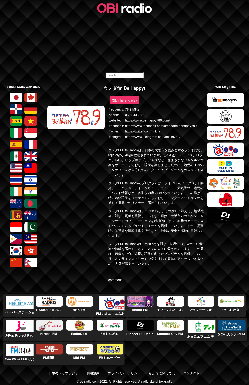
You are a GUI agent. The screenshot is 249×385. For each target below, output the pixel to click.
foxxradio (165, 381)
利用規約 (93, 373)
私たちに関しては (162, 373)
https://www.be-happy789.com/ (147, 120)
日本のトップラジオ (63, 373)
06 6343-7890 (135, 114)
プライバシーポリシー (124, 373)
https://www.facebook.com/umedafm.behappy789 (161, 125)
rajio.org (114, 154)
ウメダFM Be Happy (123, 149)
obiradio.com (89, 381)
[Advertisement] (124, 43)
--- (110, 271)
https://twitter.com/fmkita (142, 131)
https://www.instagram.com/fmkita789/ (152, 136)
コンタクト (191, 373)
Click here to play (124, 100)
